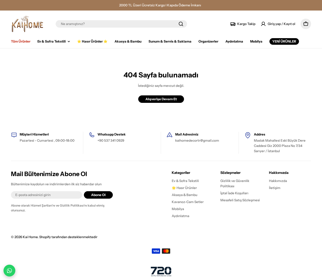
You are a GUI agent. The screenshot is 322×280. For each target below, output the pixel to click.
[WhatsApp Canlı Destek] (9, 270)
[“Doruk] (161, 271)
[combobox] (121, 24)
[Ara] (181, 24)
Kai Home (30, 237)
